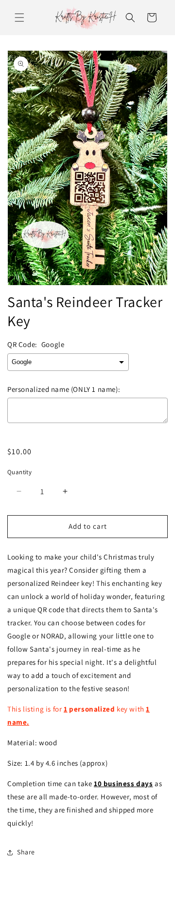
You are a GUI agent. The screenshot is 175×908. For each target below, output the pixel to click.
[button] (19, 17)
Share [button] (26, 852)
